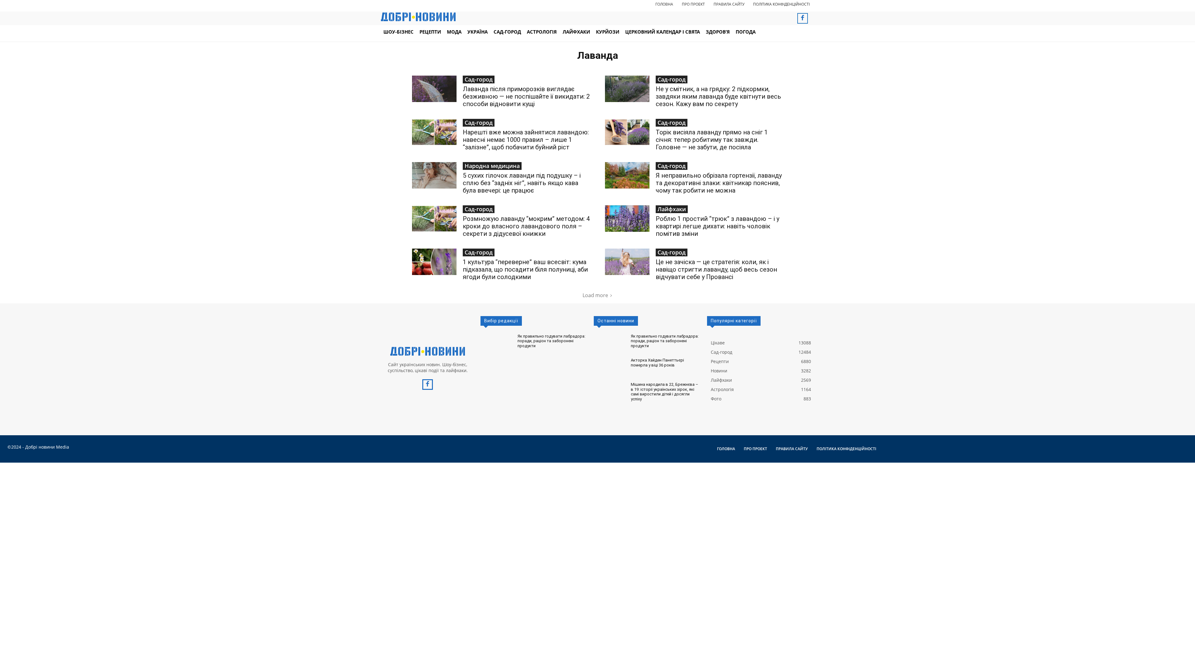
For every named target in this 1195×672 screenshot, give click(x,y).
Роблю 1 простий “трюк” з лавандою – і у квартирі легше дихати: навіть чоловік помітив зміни (717, 226)
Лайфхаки (672, 209)
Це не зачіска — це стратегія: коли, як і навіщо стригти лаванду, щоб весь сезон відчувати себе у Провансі (716, 269)
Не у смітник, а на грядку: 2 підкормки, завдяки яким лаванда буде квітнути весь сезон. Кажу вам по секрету (718, 96)
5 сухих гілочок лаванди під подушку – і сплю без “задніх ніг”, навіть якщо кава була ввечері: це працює (522, 183)
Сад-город (479, 79)
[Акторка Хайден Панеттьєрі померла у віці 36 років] (610, 367)
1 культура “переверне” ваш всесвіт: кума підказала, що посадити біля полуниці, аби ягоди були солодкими (525, 269)
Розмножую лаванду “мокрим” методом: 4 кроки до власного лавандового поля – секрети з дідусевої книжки (526, 226)
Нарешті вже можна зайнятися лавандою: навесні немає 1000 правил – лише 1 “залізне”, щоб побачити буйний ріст (526, 139)
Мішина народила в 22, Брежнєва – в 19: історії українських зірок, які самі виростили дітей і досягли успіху (664, 391)
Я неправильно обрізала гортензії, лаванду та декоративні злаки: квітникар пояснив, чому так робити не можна (719, 183)
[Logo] (427, 351)
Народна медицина (492, 166)
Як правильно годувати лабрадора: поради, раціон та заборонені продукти (551, 341)
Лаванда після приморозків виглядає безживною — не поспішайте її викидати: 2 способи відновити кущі (526, 96)
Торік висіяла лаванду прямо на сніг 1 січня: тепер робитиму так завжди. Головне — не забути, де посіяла (712, 139)
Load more (595, 295)
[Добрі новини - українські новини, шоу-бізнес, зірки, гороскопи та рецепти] (418, 16)
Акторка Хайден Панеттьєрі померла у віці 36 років (657, 362)
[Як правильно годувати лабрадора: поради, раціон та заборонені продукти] (496, 343)
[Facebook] (802, 18)
